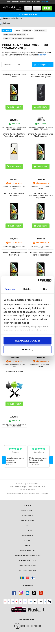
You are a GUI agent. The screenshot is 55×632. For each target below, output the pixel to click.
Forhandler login (27, 560)
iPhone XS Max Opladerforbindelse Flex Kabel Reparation (40, 195)
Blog (27, 545)
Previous (4, 460)
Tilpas (26, 349)
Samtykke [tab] (10, 289)
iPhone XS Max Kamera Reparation (14, 194)
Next (51, 460)
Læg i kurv (42, 107)
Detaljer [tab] (27, 289)
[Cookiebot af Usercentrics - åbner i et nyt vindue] (38, 281)
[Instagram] (21, 593)
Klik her (44, 2)
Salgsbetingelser (27, 570)
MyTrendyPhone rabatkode (27, 555)
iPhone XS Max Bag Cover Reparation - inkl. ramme (14, 135)
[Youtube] (41, 593)
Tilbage (8, 30)
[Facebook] (14, 593)
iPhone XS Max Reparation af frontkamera (14, 254)
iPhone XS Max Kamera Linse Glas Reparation (40, 135)
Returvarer (27, 515)
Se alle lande (27, 585)
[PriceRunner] (18, 609)
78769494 (31, 489)
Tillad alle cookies (27, 340)
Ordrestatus (27, 520)
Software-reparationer (14, 371)
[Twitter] (34, 593)
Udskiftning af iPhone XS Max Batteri (14, 76)
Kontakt (27, 540)
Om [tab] (45, 289)
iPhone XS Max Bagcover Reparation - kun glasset (40, 76)
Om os (27, 525)
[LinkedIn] (27, 593)
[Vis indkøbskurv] (47, 8)
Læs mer (42, 55)
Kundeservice (27, 510)
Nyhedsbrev (27, 535)
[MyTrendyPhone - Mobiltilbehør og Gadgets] (12, 8)
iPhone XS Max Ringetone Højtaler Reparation (41, 254)
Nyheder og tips (27, 550)
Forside (27, 505)
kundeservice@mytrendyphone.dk (26, 487)
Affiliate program (27, 565)
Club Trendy (27, 530)
